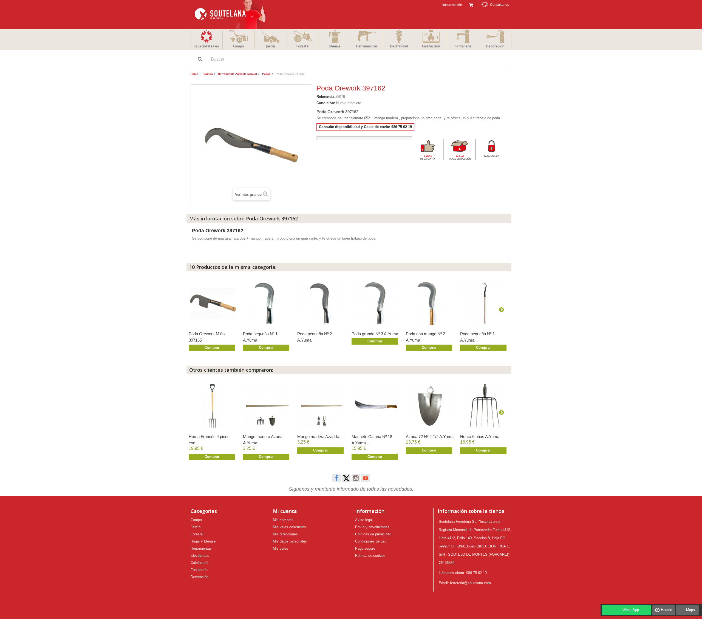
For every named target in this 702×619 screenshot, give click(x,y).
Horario (666, 610)
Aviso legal (364, 520)
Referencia (325, 97)
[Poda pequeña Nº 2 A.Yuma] (321, 303)
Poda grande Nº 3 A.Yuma (375, 333)
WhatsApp (630, 610)
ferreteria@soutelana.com (470, 583)
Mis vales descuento (289, 527)
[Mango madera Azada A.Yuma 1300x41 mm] (267, 406)
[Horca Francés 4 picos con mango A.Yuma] (213, 406)
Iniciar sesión (451, 5)
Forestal (302, 46)
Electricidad (399, 46)
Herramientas (367, 46)
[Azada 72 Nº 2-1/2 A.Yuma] (430, 406)
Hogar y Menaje (203, 541)
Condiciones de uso (370, 541)
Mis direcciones (285, 534)
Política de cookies (370, 555)
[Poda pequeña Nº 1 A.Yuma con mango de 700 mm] (484, 303)
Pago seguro (365, 548)
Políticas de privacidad (373, 534)
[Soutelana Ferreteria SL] (231, 14)
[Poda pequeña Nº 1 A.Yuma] (267, 303)
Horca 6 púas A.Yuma (479, 436)
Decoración (495, 46)
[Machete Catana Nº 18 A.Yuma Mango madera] (376, 406)
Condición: (325, 103)
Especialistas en (206, 46)
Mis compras (283, 520)
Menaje (335, 46)
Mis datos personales (290, 541)
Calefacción (431, 46)
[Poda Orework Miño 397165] (213, 303)
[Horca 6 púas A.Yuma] (484, 406)
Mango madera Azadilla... (319, 436)
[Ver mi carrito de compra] (471, 4)
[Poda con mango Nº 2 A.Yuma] (430, 303)
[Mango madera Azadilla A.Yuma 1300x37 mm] (321, 406)
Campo (238, 46)
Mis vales (280, 548)
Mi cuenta (285, 511)
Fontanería (463, 46)
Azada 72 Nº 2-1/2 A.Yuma (430, 436)
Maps (690, 610)
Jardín (270, 46)
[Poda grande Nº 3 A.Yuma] (376, 303)
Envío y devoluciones (372, 527)
